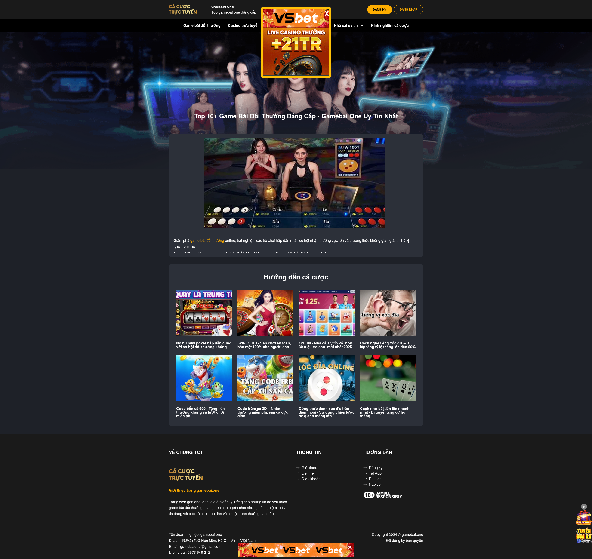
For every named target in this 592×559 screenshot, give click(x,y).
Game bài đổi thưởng (202, 25)
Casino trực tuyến (244, 25)
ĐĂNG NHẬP (408, 9)
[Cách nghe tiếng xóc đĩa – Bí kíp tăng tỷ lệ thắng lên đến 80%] (388, 313)
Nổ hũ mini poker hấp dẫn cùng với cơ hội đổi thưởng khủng (203, 345)
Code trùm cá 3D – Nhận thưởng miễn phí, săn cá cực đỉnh (262, 412)
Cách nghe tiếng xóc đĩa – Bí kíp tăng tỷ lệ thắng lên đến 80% (388, 345)
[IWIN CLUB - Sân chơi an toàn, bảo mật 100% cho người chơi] (265, 313)
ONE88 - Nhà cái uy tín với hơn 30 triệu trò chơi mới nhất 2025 (325, 345)
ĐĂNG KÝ (379, 9)
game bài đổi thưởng (207, 240)
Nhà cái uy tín (346, 25)
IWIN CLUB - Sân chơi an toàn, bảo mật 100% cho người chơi (264, 345)
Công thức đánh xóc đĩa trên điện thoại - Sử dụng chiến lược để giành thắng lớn (327, 412)
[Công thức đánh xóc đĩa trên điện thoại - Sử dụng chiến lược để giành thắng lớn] (327, 378)
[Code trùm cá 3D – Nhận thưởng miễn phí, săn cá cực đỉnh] (265, 378)
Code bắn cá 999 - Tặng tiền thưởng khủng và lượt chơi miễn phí (200, 412)
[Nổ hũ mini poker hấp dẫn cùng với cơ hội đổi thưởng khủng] (204, 313)
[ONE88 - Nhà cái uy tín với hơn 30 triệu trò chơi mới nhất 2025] (327, 313)
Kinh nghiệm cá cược (390, 25)
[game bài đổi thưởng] (183, 10)
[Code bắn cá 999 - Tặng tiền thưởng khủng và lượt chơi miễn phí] (204, 378)
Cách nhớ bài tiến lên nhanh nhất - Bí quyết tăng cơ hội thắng (385, 412)
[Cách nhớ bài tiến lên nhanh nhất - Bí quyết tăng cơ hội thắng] (388, 378)
